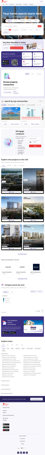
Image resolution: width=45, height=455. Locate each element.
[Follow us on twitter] (24, 453)
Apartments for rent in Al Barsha (8, 373)
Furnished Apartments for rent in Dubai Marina (10, 371)
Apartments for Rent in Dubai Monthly (9, 364)
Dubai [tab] (3, 165)
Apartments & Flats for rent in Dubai (8, 355)
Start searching (7, 92)
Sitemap (22, 443)
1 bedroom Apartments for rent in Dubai (30, 357)
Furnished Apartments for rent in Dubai (9, 359)
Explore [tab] (17, 344)
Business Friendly (21, 104)
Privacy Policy (22, 438)
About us (5, 410)
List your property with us (36, 399)
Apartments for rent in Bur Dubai (29, 367)
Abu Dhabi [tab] (9, 165)
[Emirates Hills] (31, 113)
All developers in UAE (22, 278)
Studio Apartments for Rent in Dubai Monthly (10, 369)
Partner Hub (5, 418)
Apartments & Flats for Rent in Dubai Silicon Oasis (11, 360)
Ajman (12, 348)
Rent (6, 4)
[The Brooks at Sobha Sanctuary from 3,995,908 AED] (11, 209)
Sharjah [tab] (15, 165)
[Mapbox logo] (3, 312)
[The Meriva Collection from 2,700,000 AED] (11, 181)
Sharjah (23, 348)
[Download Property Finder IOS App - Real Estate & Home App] (5, 61)
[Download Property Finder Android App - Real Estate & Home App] (5, 64)
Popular (4, 104)
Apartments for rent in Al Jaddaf (29, 371)
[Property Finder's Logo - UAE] (4, 1)
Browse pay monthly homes (17, 48)
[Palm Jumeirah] (10, 113)
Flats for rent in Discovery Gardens (29, 369)
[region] (22, 301)
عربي (19, 448)
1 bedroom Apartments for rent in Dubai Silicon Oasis (11, 362)
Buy (3, 4)
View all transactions (16, 92)
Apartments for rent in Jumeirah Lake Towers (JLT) (32, 366)
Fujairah (3, 350)
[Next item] (43, 101)
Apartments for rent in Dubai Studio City (9, 357)
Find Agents (25, 4)
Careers (4, 412)
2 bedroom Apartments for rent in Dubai (30, 359)
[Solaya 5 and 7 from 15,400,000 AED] (33, 237)
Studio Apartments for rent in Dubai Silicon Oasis (32, 373)
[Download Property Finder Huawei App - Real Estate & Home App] (6, 430)
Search (39, 26)
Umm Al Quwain (30, 348)
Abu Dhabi (17, 348)
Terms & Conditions (22, 435)
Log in (41, 1)
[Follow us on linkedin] (27, 453)
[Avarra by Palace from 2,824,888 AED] (33, 181)
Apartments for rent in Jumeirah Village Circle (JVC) (32, 360)
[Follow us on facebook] (21, 453)
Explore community (15, 124)
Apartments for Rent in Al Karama (8, 367)
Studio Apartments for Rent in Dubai (29, 355)
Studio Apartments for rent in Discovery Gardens (32, 364)
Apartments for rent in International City (9, 366)
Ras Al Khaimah (37, 348)
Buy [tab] (7, 344)
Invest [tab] (12, 344)
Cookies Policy (22, 441)
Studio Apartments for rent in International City (31, 362)
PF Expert (5, 420)
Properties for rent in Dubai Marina (29, 374)
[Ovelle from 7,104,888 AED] (11, 237)
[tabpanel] (22, 209)
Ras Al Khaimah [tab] (22, 165)
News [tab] (22, 344)
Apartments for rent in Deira (7, 374)
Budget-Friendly (12, 104)
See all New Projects (22, 254)
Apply (35, 146)
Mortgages (31, 4)
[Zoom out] (42, 312)
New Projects (11, 4)
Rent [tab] (3, 344)
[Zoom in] (42, 310)
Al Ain (8, 348)
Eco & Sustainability (31, 104)
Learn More (6, 48)
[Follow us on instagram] (18, 453)
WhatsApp (12, 192)
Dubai (4, 348)
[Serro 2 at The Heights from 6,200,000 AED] (33, 209)
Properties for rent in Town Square (8, 376)
